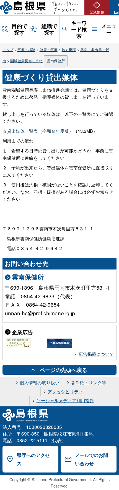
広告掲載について (96, 354)
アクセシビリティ (65, 391)
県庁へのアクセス (33, 459)
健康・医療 (49, 49)
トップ (7, 49)
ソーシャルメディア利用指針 (65, 400)
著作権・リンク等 (88, 382)
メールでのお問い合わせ (91, 459)
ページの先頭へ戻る (63, 370)
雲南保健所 (56, 60)
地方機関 (69, 49)
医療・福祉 (26, 49)
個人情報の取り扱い (40, 382)
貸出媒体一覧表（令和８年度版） (40, 131)
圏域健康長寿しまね (26, 60)
